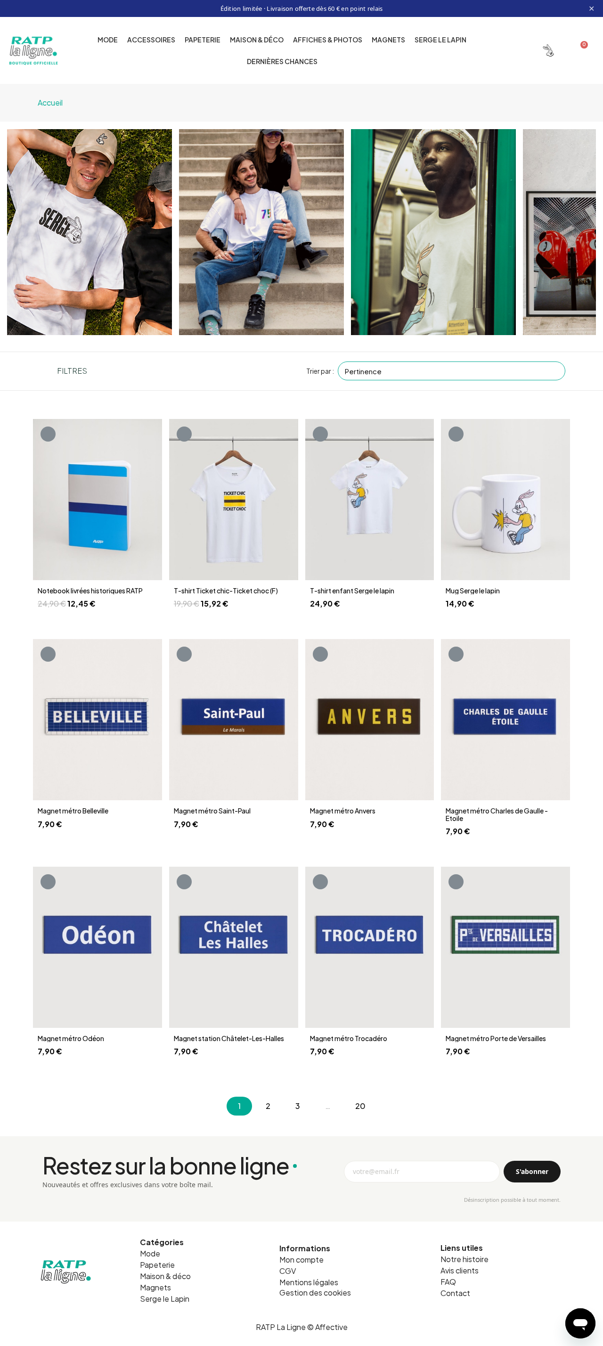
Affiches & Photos (327, 39)
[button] (517, 50)
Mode (108, 39)
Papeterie (202, 39)
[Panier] (580, 50)
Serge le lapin (440, 39)
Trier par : (320, 371)
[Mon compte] (548, 50)
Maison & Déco (257, 39)
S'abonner (532, 1171)
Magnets (388, 39)
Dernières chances (282, 61)
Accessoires (151, 39)
